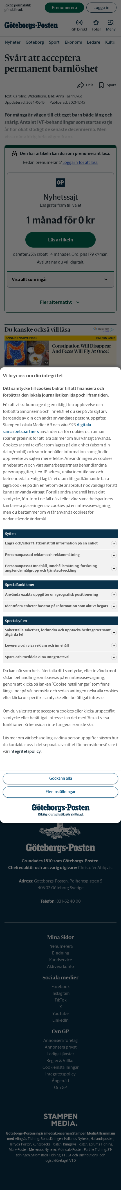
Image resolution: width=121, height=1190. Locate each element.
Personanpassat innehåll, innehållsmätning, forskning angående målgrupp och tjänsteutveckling (51, 568)
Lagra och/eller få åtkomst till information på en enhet (51, 543)
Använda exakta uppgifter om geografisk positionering (51, 594)
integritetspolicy (25, 751)
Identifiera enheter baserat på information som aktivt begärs (56, 606)
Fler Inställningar (60, 792)
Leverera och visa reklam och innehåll (37, 645)
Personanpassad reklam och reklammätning (42, 555)
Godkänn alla (60, 778)
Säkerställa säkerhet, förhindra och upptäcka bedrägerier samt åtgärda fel (58, 632)
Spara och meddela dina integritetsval (37, 657)
